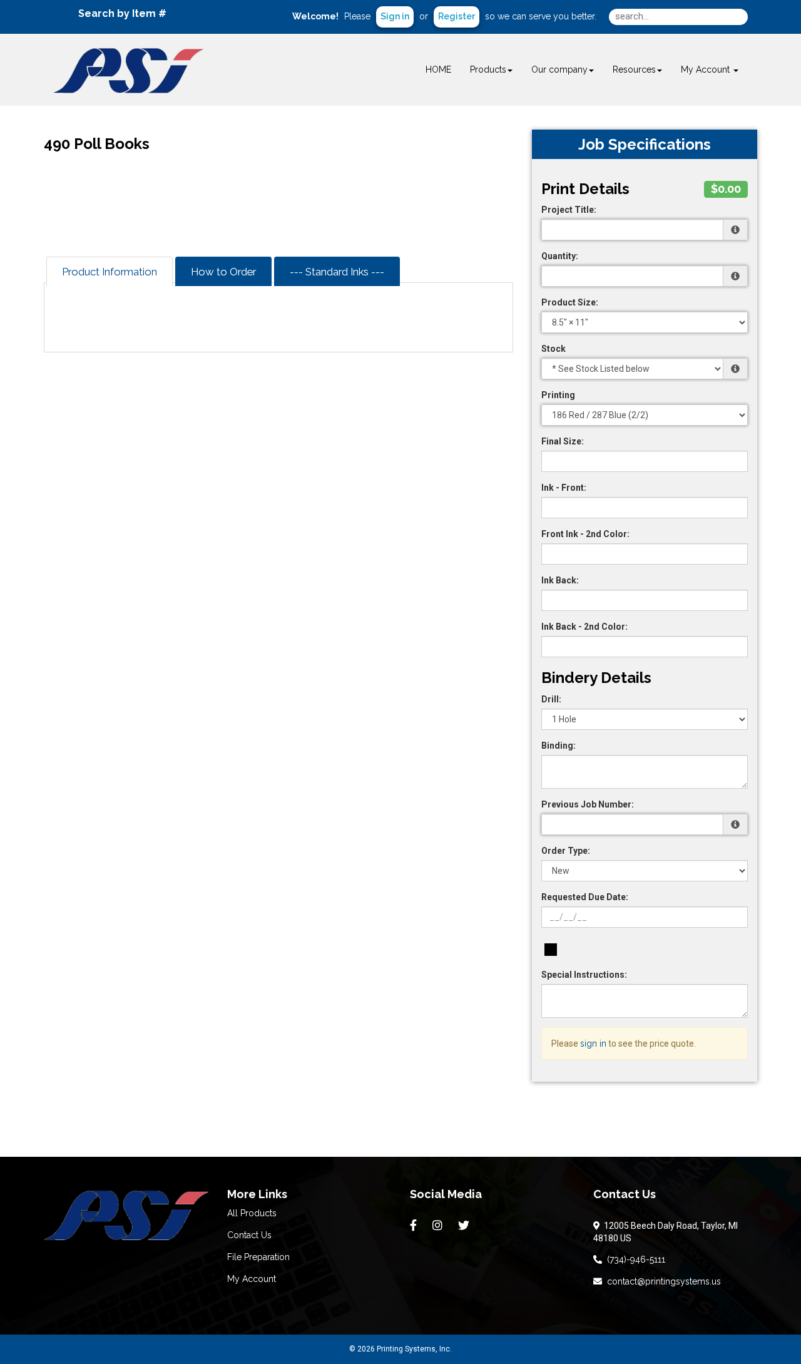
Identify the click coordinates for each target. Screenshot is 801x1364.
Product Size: (569, 302)
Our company (559, 69)
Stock (553, 349)
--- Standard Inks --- (337, 271)
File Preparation (258, 1257)
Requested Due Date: (584, 897)
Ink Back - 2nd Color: (584, 627)
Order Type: (565, 851)
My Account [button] (706, 69)
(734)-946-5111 (633, 1259)
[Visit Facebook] (415, 1225)
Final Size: (562, 441)
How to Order (223, 271)
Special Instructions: (584, 975)
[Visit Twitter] (465, 1225)
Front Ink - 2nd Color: (585, 534)
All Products (252, 1213)
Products (488, 69)
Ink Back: (560, 580)
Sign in (394, 16)
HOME (438, 69)
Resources (634, 69)
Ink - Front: (563, 488)
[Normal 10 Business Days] (550, 949)
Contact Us (249, 1235)
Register (456, 16)
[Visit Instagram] (439, 1225)
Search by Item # (122, 13)
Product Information (109, 271)
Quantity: (559, 256)
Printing (558, 395)
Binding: (558, 746)
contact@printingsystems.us (661, 1281)
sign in (593, 1043)
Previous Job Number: (587, 804)
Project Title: (568, 210)
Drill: (551, 699)
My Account (251, 1279)
